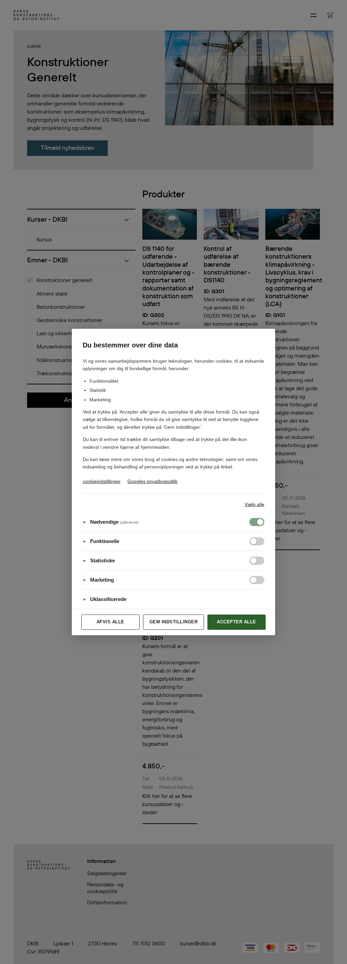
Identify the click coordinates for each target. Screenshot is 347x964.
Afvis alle (110, 621)
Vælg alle (254, 504)
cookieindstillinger (102, 481)
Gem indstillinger (173, 621)
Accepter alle (236, 621)
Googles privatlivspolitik (152, 481)
